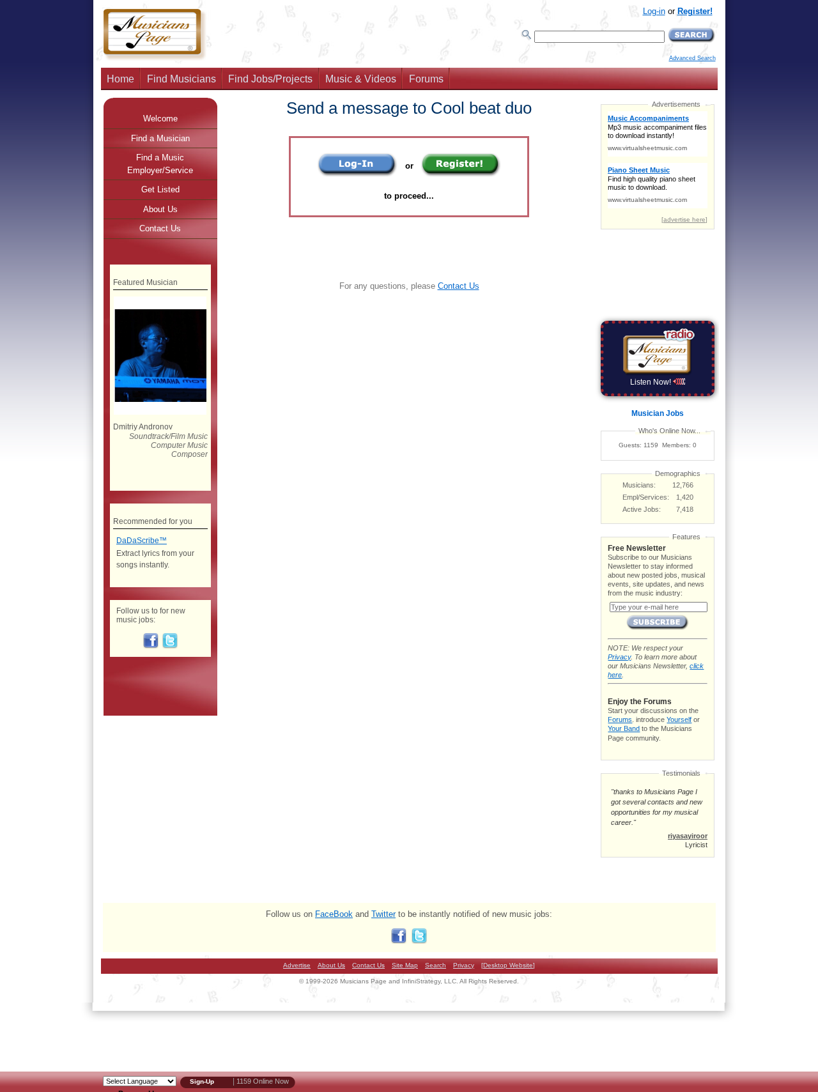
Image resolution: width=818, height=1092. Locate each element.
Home (120, 78)
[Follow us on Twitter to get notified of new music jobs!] (170, 646)
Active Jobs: (641, 509)
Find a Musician (160, 138)
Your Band (624, 728)
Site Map (405, 965)
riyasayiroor (687, 836)
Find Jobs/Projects (270, 78)
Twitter (383, 914)
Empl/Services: (645, 497)
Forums (426, 78)
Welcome (160, 118)
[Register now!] (461, 174)
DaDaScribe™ (141, 540)
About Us (160, 209)
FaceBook (334, 914)
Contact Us (458, 286)
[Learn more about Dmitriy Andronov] (160, 412)
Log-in (654, 11)
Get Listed (160, 189)
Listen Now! (651, 382)
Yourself (679, 719)
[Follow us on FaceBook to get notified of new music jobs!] (150, 646)
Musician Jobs (657, 413)
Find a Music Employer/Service (160, 164)
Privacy (619, 657)
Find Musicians (181, 78)
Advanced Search (692, 58)
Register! (695, 11)
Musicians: (639, 485)
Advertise (297, 965)
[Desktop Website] (508, 965)
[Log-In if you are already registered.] (357, 174)
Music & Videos (360, 78)
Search (435, 965)
